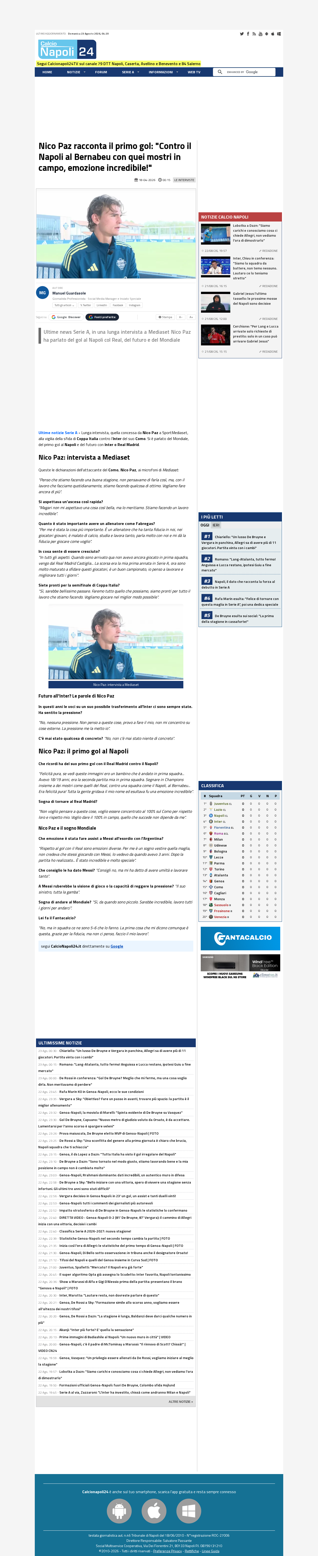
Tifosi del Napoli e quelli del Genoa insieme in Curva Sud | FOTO (108, 1259)
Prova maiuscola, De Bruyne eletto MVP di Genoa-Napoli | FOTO (109, 1133)
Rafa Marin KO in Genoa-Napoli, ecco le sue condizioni (101, 1091)
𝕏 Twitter (85, 305)
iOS (272, 33)
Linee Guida (210, 1551)
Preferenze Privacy (167, 1551)
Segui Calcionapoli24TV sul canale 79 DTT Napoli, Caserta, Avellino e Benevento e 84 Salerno (118, 64)
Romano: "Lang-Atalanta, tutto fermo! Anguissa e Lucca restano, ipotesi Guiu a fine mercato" (238, 564)
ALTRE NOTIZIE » (181, 1402)
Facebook (247, 33)
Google (68, 317)
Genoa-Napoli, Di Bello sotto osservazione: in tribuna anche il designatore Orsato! (123, 1252)
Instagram (134, 305)
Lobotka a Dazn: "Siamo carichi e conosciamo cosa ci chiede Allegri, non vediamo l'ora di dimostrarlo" (255, 233)
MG (42, 292)
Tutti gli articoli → (65, 305)
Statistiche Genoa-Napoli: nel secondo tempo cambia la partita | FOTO (114, 1238)
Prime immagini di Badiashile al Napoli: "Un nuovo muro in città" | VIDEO (114, 1336)
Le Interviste (184, 180)
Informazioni (161, 71)
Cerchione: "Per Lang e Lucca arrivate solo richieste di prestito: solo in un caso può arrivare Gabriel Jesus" (255, 334)
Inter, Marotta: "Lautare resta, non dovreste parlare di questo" (109, 1295)
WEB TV (194, 71)
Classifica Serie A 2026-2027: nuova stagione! (95, 1231)
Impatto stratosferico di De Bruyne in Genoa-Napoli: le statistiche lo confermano (123, 1210)
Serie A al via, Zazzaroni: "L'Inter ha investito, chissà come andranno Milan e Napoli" (125, 1392)
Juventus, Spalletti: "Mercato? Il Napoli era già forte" (101, 1267)
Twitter (241, 33)
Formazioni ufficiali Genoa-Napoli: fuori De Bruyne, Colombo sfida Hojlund (117, 1385)
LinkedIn (102, 305)
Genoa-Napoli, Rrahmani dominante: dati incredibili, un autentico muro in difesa (122, 1175)
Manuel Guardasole (69, 293)
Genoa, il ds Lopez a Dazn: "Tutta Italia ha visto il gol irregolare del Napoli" (117, 1154)
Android (266, 33)
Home (47, 71)
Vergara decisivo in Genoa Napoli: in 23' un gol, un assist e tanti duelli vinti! (117, 1195)
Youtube (260, 33)
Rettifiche (192, 1551)
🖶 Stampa (165, 317)
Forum (101, 71)
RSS (254, 33)
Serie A (128, 71)
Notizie (73, 71)
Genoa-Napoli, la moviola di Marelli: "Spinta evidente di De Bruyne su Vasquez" (121, 1112)
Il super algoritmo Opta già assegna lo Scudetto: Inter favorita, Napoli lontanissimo (125, 1274)
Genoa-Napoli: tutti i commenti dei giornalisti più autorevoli (106, 1203)
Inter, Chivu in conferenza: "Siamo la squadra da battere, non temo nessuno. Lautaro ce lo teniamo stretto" (255, 268)
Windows (279, 33)
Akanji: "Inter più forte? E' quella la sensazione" (96, 1329)
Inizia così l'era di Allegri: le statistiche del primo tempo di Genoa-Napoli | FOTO (121, 1245)
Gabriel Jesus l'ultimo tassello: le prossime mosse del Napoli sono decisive (255, 298)
